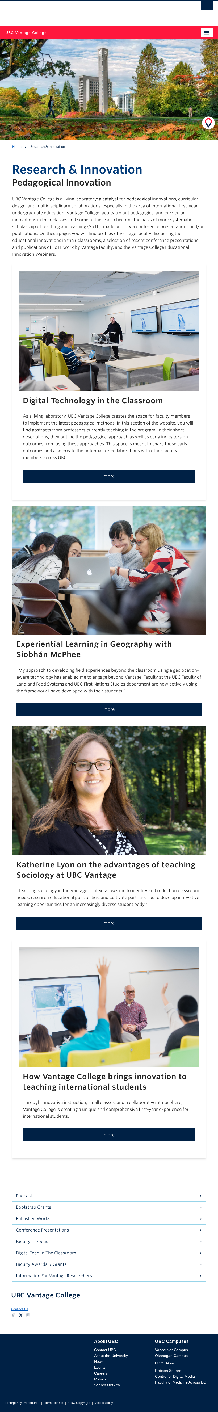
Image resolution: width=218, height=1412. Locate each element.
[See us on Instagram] (28, 1315)
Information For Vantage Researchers (54, 1275)
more (109, 475)
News (98, 1361)
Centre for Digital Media (175, 1376)
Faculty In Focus (32, 1241)
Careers (101, 1373)
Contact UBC (105, 1350)
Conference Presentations (42, 1230)
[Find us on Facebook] (13, 1315)
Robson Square (168, 1370)
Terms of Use (53, 1403)
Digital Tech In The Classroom (46, 1252)
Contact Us (19, 1309)
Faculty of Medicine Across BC (180, 1382)
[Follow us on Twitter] (21, 1315)
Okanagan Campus (171, 1356)
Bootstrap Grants (33, 1207)
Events (100, 1367)
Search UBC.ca (107, 1385)
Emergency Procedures (22, 1403)
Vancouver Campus (171, 1350)
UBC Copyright (79, 1403)
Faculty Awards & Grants (41, 1264)
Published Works (33, 1218)
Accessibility (104, 1403)
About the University (111, 1356)
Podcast (24, 1195)
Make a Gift (104, 1379)
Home (17, 147)
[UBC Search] (207, 6)
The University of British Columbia (77, 11)
